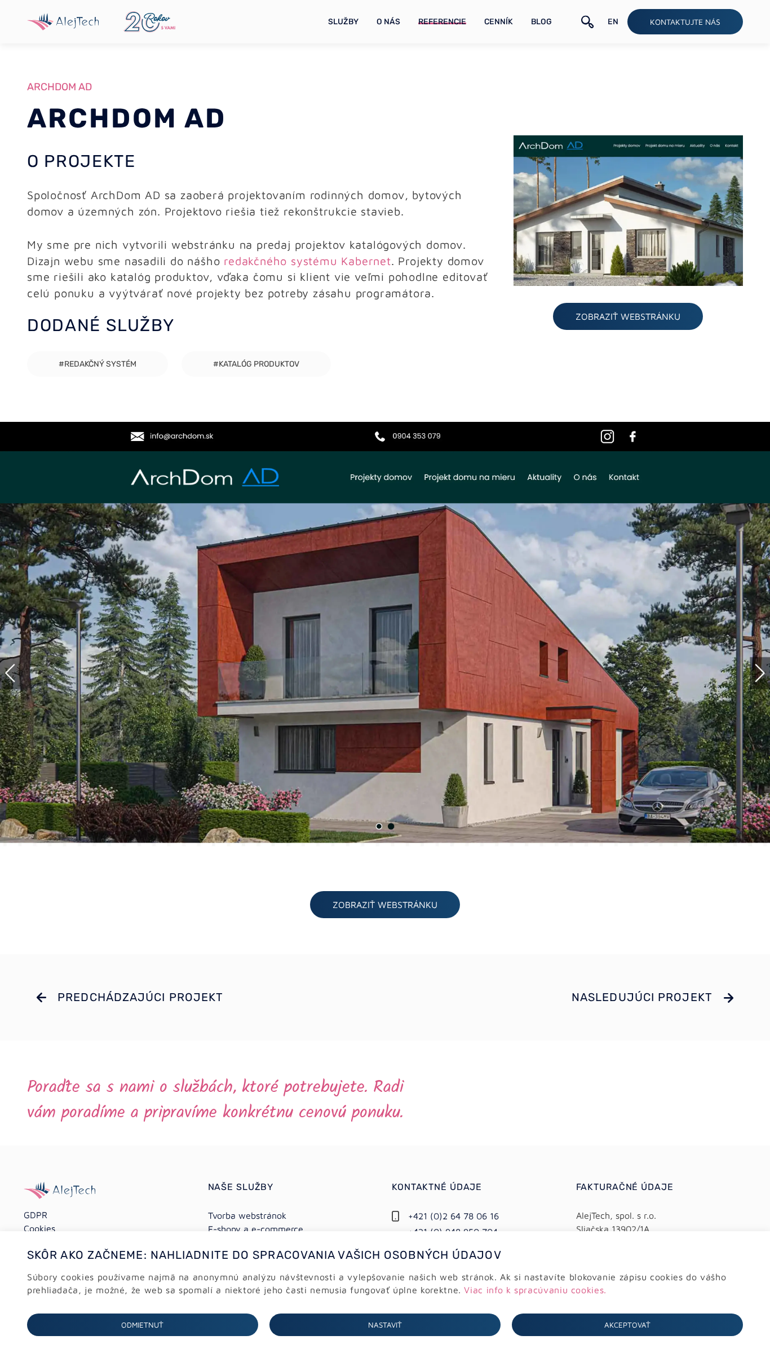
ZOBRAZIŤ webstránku (628, 316)
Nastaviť (385, 1324)
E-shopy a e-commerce (255, 1229)
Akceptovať (627, 1324)
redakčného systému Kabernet (307, 260)
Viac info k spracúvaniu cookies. (535, 1290)
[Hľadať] (588, 22)
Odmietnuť (142, 1324)
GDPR (35, 1215)
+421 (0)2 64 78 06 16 (453, 1216)
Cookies (39, 1228)
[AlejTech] (63, 20)
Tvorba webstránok (247, 1215)
